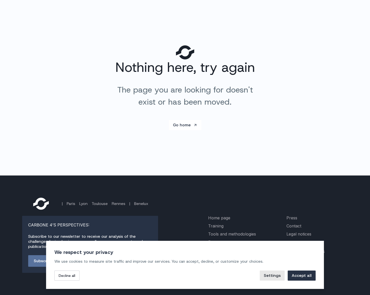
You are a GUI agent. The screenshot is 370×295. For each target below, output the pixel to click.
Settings (272, 275)
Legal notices (298, 234)
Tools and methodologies (232, 234)
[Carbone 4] (41, 204)
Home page (219, 218)
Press (291, 218)
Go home (182, 125)
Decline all (67, 275)
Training (216, 226)
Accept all (302, 275)
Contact (293, 226)
